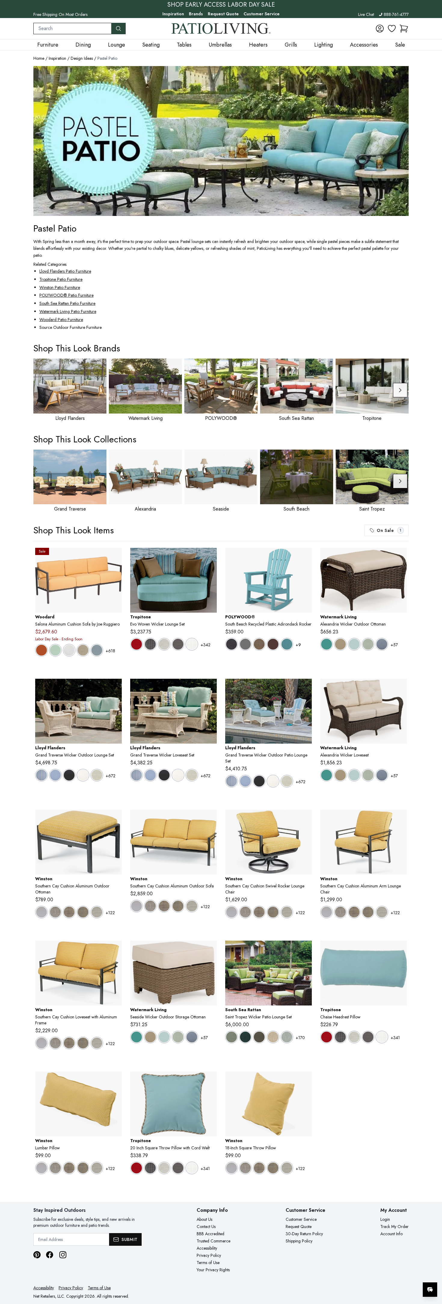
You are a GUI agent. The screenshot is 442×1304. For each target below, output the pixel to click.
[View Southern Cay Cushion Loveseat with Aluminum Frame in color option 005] (55, 1043)
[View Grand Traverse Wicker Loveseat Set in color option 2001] (192, 775)
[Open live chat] (430, 1289)
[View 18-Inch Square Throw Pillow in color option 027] (287, 1168)
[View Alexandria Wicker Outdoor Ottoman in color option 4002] (326, 644)
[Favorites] (392, 28)
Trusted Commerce (213, 1241)
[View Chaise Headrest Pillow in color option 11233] (354, 1037)
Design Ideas (82, 58)
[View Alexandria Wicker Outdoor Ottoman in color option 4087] (368, 644)
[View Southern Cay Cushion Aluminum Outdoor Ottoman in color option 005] (55, 912)
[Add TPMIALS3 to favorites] (210, 557)
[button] (404, 28)
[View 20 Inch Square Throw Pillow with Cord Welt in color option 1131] (192, 1168)
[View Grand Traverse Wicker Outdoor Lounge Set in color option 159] (83, 775)
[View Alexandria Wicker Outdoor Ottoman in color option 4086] (354, 644)
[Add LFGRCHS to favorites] (305, 688)
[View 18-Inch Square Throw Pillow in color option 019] (259, 1168)
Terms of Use (208, 1263)
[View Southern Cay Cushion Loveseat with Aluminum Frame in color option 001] (41, 1043)
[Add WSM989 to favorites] (115, 1081)
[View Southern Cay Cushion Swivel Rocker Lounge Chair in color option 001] (231, 912)
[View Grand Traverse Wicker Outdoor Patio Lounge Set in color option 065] (245, 781)
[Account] (380, 28)
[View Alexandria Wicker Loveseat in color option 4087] (368, 775)
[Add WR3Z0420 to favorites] (115, 557)
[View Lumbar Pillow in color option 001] (41, 1168)
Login (385, 1219)
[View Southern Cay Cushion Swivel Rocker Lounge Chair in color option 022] (273, 912)
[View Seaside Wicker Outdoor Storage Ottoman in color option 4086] (164, 1037)
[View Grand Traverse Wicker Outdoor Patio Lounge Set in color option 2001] (287, 781)
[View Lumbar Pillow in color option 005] (55, 1168)
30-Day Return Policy (304, 1234)
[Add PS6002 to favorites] (400, 688)
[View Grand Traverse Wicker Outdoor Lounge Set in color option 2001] (97, 775)
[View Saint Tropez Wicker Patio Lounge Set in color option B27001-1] (231, 1037)
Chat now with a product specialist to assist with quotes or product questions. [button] (388, 1274)
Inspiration (173, 14)
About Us (204, 1219)
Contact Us (206, 1227)
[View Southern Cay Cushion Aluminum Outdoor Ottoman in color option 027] (97, 912)
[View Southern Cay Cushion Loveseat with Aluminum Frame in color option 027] (97, 1043)
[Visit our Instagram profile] (63, 1255)
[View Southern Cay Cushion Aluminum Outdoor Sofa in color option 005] (150, 906)
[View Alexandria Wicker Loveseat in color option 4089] (382, 775)
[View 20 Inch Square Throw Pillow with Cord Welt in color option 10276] (136, 1168)
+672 (110, 776)
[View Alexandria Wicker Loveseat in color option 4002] (326, 775)
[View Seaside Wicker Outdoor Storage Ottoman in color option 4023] (150, 1037)
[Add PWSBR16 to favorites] (305, 557)
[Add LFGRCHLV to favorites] (210, 688)
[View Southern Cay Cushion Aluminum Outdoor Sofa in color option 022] (178, 906)
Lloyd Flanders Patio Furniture (65, 271)
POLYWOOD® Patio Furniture (66, 295)
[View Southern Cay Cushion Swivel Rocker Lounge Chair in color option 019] (259, 912)
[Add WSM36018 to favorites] (305, 819)
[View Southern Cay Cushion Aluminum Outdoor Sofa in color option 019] (164, 906)
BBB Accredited (210, 1234)
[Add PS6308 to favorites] (210, 950)
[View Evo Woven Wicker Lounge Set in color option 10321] (150, 644)
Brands (196, 14)
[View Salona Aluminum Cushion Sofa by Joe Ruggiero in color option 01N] (41, 650)
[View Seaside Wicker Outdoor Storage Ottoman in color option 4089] (192, 1037)
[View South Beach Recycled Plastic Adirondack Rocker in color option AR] (287, 644)
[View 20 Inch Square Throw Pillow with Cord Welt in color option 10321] (150, 1168)
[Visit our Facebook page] (49, 1255)
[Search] (118, 28)
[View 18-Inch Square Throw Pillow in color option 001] (231, 1168)
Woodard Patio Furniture (61, 320)
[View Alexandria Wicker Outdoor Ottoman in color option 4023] (340, 644)
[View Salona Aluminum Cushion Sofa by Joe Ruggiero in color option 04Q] (97, 650)
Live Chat (366, 14)
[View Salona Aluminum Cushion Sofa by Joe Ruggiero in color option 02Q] (69, 650)
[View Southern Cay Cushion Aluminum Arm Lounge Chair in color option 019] (354, 912)
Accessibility (207, 1248)
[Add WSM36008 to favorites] (115, 819)
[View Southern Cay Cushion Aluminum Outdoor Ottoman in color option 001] (41, 912)
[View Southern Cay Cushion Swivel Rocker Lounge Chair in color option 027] (287, 912)
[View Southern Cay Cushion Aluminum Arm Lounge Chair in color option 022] (368, 912)
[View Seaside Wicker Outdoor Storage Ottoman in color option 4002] (136, 1037)
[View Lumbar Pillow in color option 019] (69, 1168)
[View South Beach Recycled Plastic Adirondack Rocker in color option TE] (259, 644)
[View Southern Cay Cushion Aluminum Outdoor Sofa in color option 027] (192, 906)
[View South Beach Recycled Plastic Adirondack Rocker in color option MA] (273, 644)
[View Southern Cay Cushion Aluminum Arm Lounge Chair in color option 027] (382, 912)
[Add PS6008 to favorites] (400, 557)
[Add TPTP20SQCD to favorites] (210, 1081)
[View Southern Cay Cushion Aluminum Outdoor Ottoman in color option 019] (69, 912)
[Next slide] (400, 390)
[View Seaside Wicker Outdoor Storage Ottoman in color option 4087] (178, 1037)
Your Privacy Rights (213, 1270)
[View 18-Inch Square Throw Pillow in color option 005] (245, 1168)
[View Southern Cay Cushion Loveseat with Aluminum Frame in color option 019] (69, 1043)
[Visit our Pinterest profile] (37, 1254)
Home (38, 58)
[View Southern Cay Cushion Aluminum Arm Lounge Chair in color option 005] (340, 912)
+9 (298, 645)
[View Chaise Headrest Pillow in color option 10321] (340, 1037)
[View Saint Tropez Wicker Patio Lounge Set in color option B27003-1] (259, 1037)
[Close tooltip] (432, 1271)
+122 (110, 913)
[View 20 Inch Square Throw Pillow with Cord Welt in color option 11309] (178, 1168)
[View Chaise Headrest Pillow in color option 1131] (382, 1037)
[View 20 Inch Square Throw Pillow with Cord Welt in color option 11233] (164, 1168)
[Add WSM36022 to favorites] (115, 950)
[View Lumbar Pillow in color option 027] (97, 1168)
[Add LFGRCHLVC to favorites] (115, 688)
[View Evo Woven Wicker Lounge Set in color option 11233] (164, 644)
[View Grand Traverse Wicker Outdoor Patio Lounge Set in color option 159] (273, 781)
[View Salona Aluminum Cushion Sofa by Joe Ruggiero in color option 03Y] (83, 650)
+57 (394, 645)
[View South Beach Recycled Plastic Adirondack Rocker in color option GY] (245, 644)
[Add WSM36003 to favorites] (210, 819)
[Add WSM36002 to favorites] (400, 819)
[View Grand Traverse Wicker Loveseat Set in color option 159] (178, 775)
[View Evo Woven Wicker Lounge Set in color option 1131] (192, 644)
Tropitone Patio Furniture (60, 279)
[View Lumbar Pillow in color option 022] (83, 1168)
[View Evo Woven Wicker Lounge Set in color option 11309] (178, 644)
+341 (395, 1038)
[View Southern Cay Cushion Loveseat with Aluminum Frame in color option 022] (83, 1043)
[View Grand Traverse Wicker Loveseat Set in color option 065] (150, 775)
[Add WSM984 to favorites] (305, 1081)
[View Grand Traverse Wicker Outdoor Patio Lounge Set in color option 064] (231, 781)
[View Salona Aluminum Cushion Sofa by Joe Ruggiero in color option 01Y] (55, 650)
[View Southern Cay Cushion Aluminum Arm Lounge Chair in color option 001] (326, 912)
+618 (110, 651)
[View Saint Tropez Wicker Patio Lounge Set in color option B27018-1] (287, 1037)
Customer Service (262, 14)
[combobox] (72, 28)
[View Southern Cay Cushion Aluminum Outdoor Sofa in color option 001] (136, 906)
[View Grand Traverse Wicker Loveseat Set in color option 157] (164, 775)
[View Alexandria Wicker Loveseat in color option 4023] (340, 775)
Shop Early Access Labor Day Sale (221, 5)
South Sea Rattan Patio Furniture (67, 303)
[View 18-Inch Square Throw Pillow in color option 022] (273, 1168)
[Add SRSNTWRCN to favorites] (305, 950)
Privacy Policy (209, 1255)
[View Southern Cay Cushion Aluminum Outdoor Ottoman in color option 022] (83, 912)
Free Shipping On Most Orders (60, 14)
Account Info (391, 1234)
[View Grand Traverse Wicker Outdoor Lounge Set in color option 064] (41, 775)
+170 (300, 1038)
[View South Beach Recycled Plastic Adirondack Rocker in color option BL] (231, 644)
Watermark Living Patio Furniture (67, 311)
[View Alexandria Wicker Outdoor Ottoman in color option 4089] (382, 644)
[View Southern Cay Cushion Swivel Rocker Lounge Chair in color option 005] (245, 912)
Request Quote (223, 14)
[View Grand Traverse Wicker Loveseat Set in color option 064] (136, 775)
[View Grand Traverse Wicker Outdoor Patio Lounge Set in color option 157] (259, 781)
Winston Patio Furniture (59, 287)
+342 (205, 645)
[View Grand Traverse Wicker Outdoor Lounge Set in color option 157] (69, 775)
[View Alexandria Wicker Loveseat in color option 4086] (354, 775)
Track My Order (394, 1227)
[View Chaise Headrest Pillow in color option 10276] (326, 1037)
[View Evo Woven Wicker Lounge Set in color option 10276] (136, 644)
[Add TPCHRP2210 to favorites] (400, 950)
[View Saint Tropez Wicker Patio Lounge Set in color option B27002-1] (245, 1037)
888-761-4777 (396, 14)
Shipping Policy (299, 1241)
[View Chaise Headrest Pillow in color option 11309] (368, 1037)
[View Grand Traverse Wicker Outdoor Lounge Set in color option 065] (55, 775)
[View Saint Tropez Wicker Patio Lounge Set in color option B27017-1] (273, 1037)
